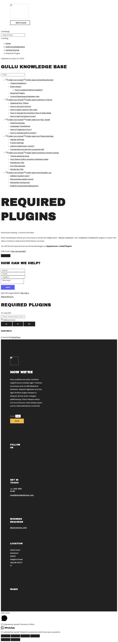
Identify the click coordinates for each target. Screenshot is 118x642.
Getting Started (46, 80)
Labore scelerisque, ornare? (22, 146)
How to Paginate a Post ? (21, 130)
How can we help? (18, 251)
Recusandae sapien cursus (21, 179)
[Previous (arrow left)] (5, 639)
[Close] (5, 255)
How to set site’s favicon (20, 106)
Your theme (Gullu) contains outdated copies (29, 159)
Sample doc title (17, 163)
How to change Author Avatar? (23, 133)
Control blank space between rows (24, 96)
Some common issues (49, 153)
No (27, 293)
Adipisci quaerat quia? (20, 176)
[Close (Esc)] (5, 635)
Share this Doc (7, 297)
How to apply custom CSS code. (23, 110)
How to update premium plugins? (29, 90)
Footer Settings (17, 143)
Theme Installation (18, 83)
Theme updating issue (19, 156)
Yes (23, 293)
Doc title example (17, 166)
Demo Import (15, 87)
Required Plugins (17, 93)
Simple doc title (16, 169)
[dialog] (59, 271)
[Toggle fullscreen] (25, 635)
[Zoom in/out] (35, 635)
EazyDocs (16, 337)
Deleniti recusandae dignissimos (24, 186)
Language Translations (20, 126)
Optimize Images (17, 123)
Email (12, 416)
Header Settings (17, 140)
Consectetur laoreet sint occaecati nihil (27, 149)
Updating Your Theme (19, 103)
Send (8, 287)
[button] (20, 22)
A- (6, 324)
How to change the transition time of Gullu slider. (30, 113)
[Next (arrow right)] (15, 639)
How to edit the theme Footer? (23, 116)
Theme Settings (46, 136)
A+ (29, 324)
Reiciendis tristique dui (20, 183)
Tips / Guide (45, 120)
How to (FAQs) (46, 100)
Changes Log (45, 173)
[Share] (15, 635)
